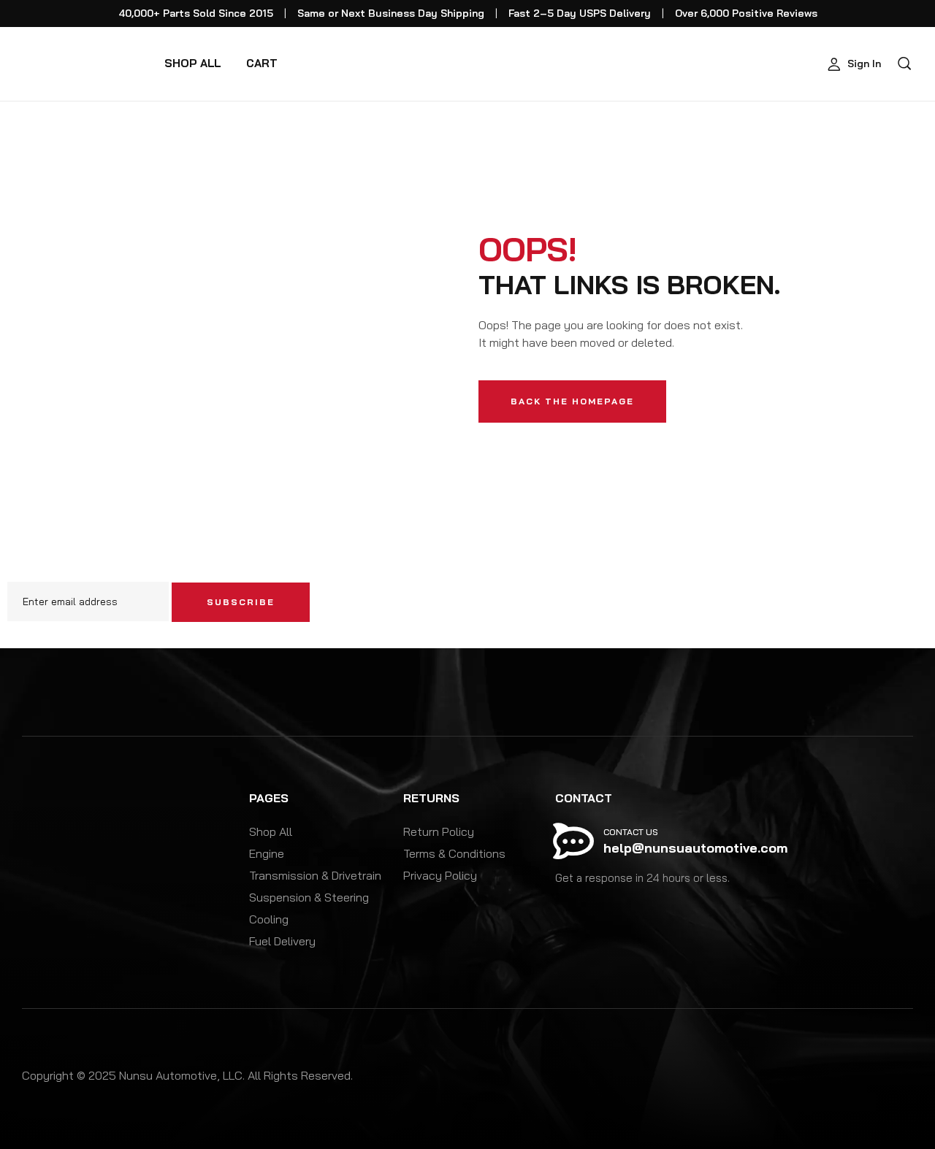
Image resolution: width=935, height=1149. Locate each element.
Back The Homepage (572, 401)
